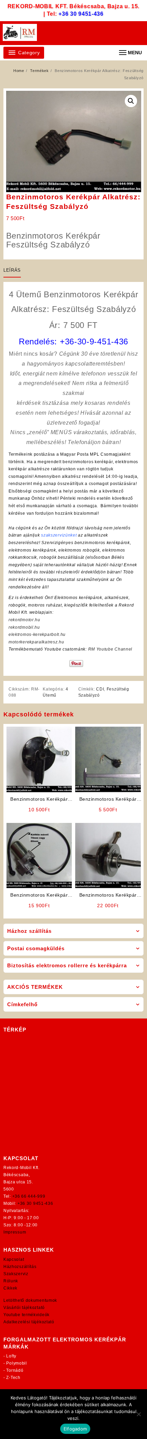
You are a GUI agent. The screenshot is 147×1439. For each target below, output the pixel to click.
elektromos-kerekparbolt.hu (37, 634)
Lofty (11, 1356)
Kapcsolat (13, 1259)
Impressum (14, 1232)
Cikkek (10, 1288)
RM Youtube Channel (110, 649)
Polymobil (16, 1363)
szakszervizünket (59, 535)
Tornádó (14, 1370)
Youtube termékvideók (26, 1314)
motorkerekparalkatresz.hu (36, 642)
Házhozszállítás (20, 1266)
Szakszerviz (15, 1273)
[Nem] (138, 1414)
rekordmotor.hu (24, 619)
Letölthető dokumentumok (30, 1300)
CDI (100, 689)
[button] (131, 101)
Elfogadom (75, 1428)
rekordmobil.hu (24, 627)
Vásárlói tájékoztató (24, 1307)
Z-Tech (13, 1377)
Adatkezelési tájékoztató (28, 1322)
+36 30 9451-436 (81, 14)
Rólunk (10, 1281)
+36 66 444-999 (28, 1196)
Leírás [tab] (12, 270)
